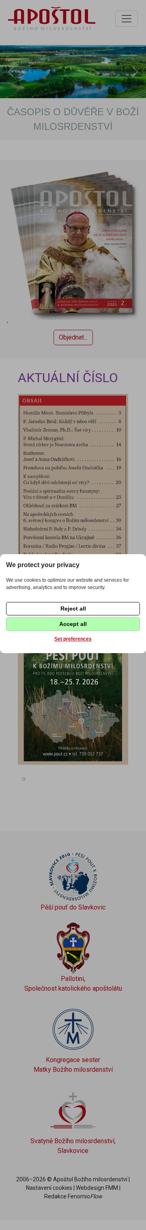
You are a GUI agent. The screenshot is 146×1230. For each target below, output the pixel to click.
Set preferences (73, 639)
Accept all (73, 624)
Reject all (73, 608)
